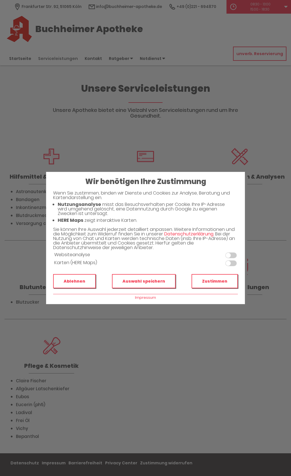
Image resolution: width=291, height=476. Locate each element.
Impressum (145, 297)
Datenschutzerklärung (188, 234)
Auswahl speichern (143, 281)
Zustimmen (214, 281)
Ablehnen (74, 281)
